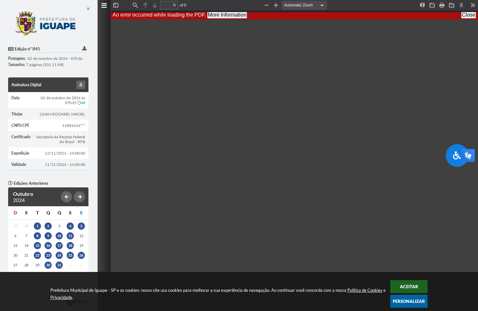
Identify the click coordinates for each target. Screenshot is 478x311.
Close (468, 15)
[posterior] (79, 197)
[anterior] (66, 197)
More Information (227, 15)
